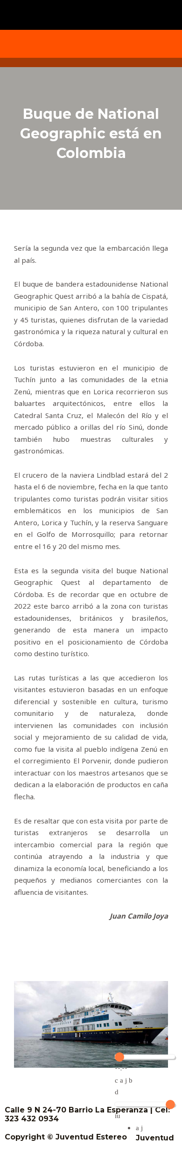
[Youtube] (91, 44)
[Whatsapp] (152, 44)
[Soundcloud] (121, 44)
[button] (91, 12)
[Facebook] (30, 44)
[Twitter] (61, 44)
